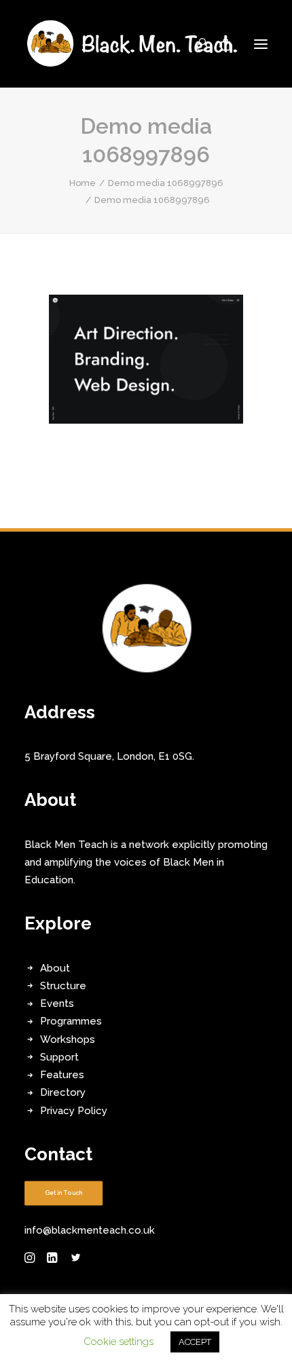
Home (82, 183)
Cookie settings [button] (118, 1341)
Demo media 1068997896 (165, 183)
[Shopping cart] (219, 44)
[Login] (196, 44)
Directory (63, 1092)
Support (59, 1057)
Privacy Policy (73, 1111)
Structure (63, 986)
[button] (261, 44)
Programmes (71, 1021)
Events (57, 1003)
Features (62, 1075)
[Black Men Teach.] (133, 43)
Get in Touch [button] (64, 1193)
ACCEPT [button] (195, 1342)
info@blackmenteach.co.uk (89, 1230)
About (55, 968)
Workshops (67, 1039)
